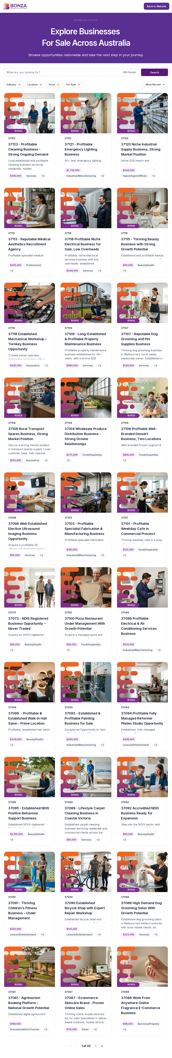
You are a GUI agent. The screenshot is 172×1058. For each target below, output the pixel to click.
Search (154, 72)
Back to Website (156, 6)
